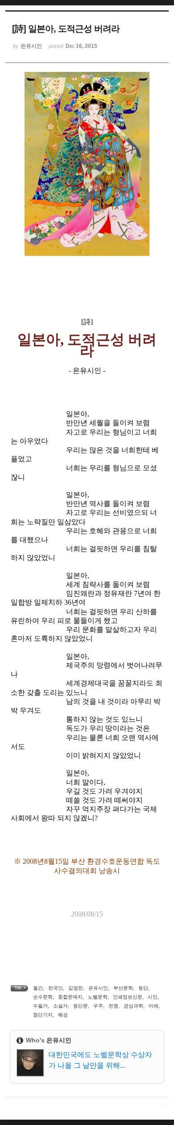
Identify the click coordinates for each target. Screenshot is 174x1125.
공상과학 (133, 1005)
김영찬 (75, 988)
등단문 (80, 1005)
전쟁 (113, 1005)
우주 (98, 1005)
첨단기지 (43, 1014)
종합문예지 (70, 997)
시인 (152, 997)
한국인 (55, 988)
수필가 (40, 1005)
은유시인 (98, 988)
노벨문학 (98, 997)
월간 (38, 988)
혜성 (63, 1014)
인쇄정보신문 (127, 997)
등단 (143, 988)
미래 (153, 1005)
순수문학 (43, 997)
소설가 (60, 1005)
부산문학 (123, 988)
